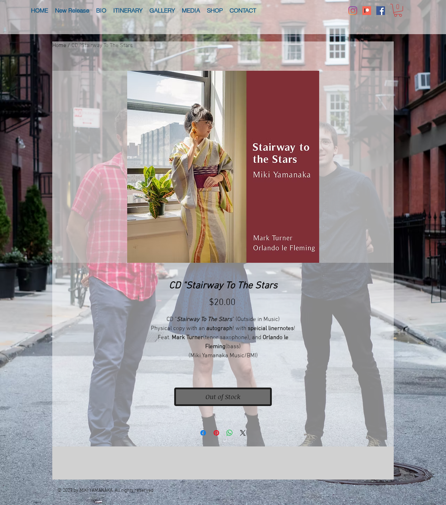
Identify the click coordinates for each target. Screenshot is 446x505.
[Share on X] (243, 433)
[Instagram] (352, 10)
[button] (398, 10)
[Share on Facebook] (203, 433)
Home (59, 45)
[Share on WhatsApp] (229, 433)
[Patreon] (366, 10)
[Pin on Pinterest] (216, 433)
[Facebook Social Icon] (380, 10)
